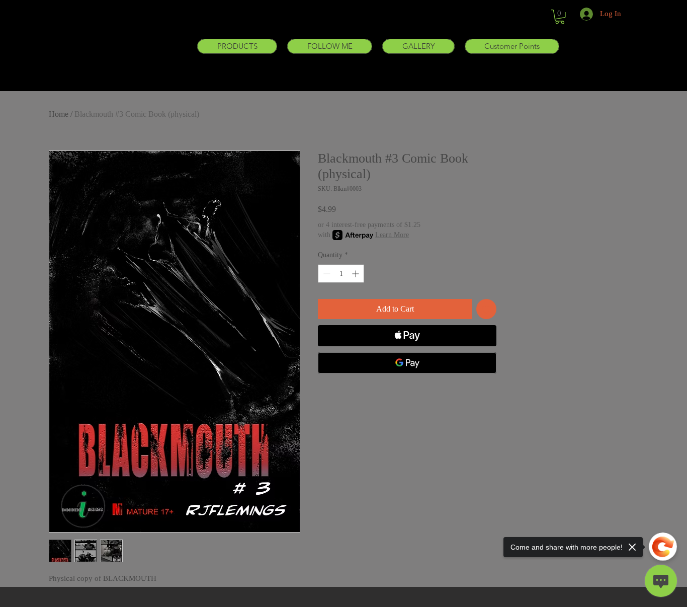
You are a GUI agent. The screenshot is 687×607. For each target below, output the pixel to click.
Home (58, 114)
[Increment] (356, 273)
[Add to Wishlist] (486, 309)
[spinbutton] (341, 273)
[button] (237, 46)
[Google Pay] (407, 362)
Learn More (392, 235)
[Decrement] (325, 273)
